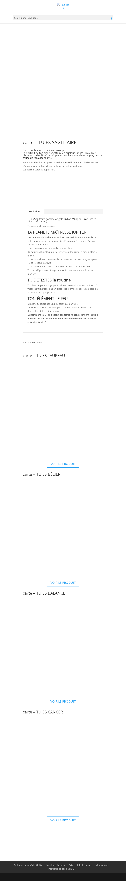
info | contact (84, 865)
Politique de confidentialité (28, 865)
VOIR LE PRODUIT (63, 464)
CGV (71, 865)
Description (34, 211)
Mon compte (102, 865)
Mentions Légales (55, 865)
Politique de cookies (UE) (61, 868)
